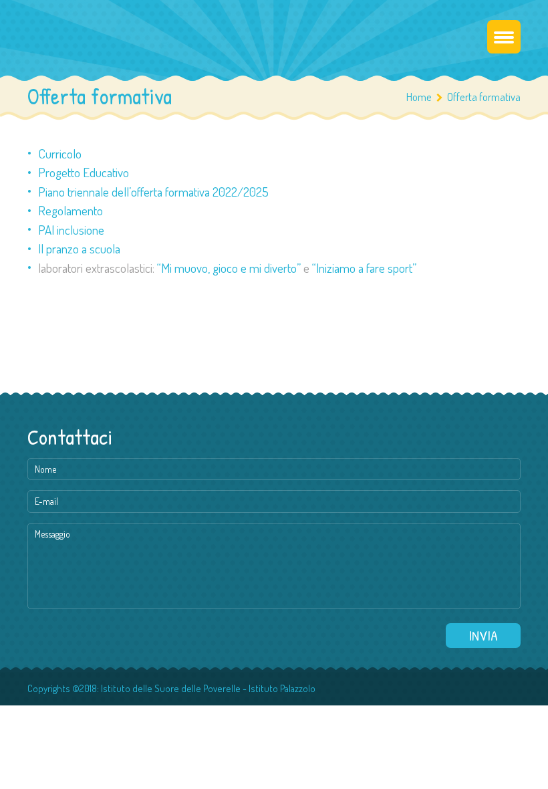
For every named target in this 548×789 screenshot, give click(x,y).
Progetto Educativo (83, 172)
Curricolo (60, 153)
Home (419, 97)
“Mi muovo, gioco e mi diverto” (229, 267)
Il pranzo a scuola (79, 248)
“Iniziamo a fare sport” (364, 267)
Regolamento (70, 210)
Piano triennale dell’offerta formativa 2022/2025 (153, 191)
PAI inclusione (71, 229)
